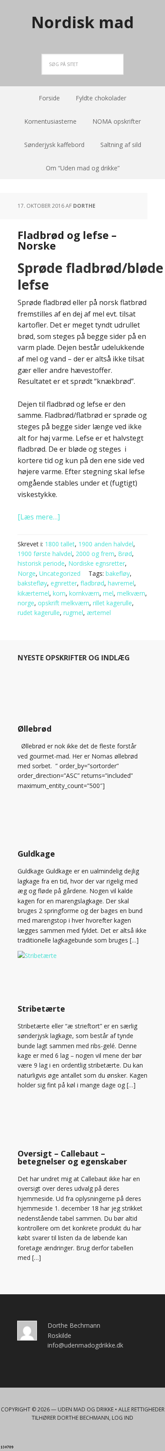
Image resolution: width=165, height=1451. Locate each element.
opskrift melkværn (63, 603)
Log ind (122, 1418)
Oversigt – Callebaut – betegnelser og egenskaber (72, 1157)
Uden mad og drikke (86, 1409)
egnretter (64, 583)
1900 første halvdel (45, 553)
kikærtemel (33, 593)
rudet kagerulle (39, 612)
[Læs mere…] (39, 517)
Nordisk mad (82, 21)
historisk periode (41, 563)
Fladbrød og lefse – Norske (67, 240)
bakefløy (118, 573)
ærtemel (99, 612)
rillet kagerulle (112, 603)
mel (108, 593)
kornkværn (84, 593)
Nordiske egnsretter (96, 563)
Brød (125, 553)
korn (59, 593)
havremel (121, 583)
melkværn (131, 593)
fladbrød (92, 583)
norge (26, 603)
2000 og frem (95, 553)
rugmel (73, 612)
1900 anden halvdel (105, 544)
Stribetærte (41, 1008)
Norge (27, 573)
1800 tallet (60, 544)
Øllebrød (34, 728)
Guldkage (36, 853)
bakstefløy (32, 583)
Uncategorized (60, 573)
